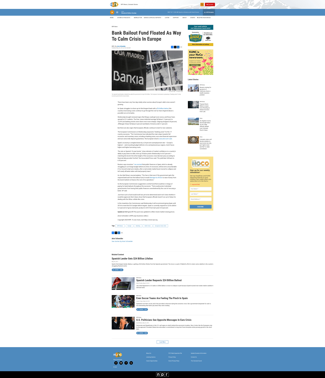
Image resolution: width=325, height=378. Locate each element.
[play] (112, 12)
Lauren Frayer (139, 301)
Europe (129, 226)
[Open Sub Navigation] (115, 17)
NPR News (115, 26)
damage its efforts (156, 177)
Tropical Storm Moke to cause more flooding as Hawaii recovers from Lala (205, 107)
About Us (148, 353)
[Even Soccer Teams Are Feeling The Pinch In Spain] (123, 301)
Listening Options (150, 357)
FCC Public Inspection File (175, 353)
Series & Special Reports (152, 17)
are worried (138, 164)
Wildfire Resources (204, 17)
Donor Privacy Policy (174, 361)
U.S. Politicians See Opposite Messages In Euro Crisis (163, 319)
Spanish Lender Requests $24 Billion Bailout (159, 280)
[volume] (117, 12)
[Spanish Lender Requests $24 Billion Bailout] (123, 283)
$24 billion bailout (163, 108)
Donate (210, 4)
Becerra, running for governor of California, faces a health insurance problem (205, 91)
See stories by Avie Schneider (122, 241)
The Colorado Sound (196, 361)
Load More (162, 342)
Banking (138, 226)
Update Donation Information (198, 353)
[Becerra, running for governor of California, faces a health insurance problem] (193, 88)
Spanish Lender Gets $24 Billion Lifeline (132, 258)
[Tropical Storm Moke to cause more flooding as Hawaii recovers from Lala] (193, 104)
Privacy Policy (172, 357)
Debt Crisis (148, 226)
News (201, 118)
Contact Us (194, 357)
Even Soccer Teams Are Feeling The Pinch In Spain (162, 298)
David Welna (139, 323)
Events (192, 17)
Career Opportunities (151, 361)
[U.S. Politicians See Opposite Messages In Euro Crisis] (123, 323)
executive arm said (165, 139)
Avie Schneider (121, 46)
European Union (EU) (160, 226)
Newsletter (138, 17)
